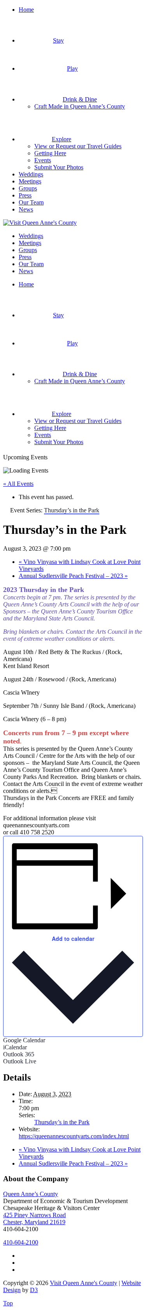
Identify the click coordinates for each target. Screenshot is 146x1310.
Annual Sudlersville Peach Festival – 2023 (73, 575)
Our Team (31, 202)
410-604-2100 (20, 1242)
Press (25, 195)
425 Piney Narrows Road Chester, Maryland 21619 (34, 1218)
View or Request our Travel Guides (77, 146)
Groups (28, 188)
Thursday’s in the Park (62, 1122)
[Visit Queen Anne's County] (40, 222)
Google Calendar (24, 1040)
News (26, 209)
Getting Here (50, 153)
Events (42, 160)
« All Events (18, 483)
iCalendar (15, 1047)
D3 (34, 1290)
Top (8, 1303)
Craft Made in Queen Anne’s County (79, 106)
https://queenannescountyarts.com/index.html (74, 1136)
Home (26, 9)
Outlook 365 (18, 1054)
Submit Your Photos (58, 167)
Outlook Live (19, 1061)
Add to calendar (73, 938)
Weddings (31, 174)
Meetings (30, 181)
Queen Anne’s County (30, 1194)
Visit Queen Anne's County (83, 1283)
